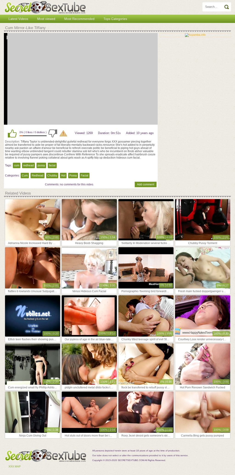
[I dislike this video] (52, 133)
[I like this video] (12, 133)
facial (52, 165)
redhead (28, 165)
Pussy (73, 175)
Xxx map (14, 466)
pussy (41, 165)
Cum (25, 175)
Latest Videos (18, 19)
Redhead (37, 175)
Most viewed (46, 19)
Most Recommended (79, 19)
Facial (84, 175)
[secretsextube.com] (45, 7)
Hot (63, 175)
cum (16, 165)
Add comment (145, 184)
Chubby (52, 175)
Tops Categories (115, 19)
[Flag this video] (63, 133)
